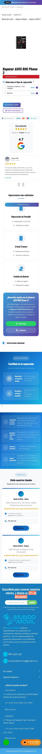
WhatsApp (22, 324)
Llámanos (22, 330)
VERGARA (9, 716)
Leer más (8, 178)
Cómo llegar (19, 528)
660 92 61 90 (10, 709)
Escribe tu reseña (12, 105)
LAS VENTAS (10, 690)
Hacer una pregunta (14, 110)
